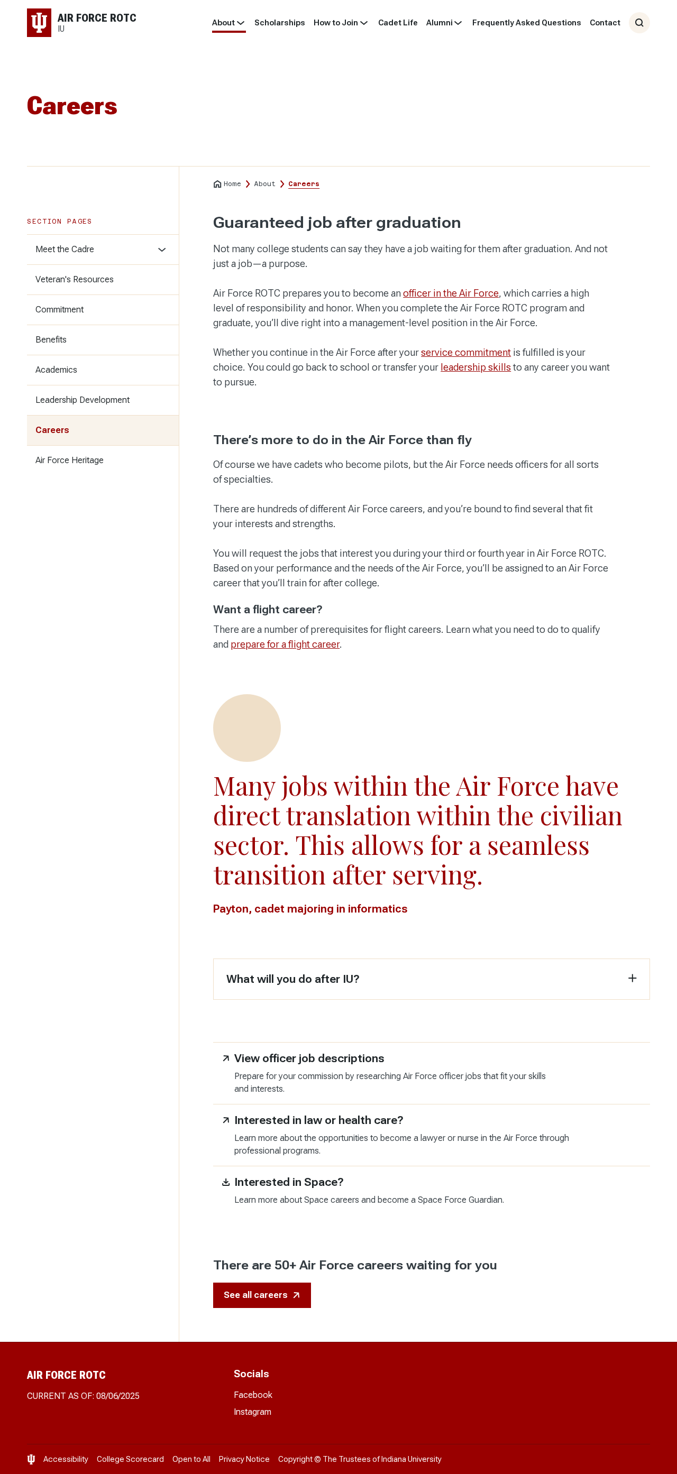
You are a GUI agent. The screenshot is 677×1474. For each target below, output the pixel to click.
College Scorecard (130, 1459)
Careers (52, 430)
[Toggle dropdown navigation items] (240, 22)
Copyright (295, 1459)
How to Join (336, 23)
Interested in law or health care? (319, 1120)
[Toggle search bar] (639, 22)
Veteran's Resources (74, 279)
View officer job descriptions (309, 1058)
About (223, 23)
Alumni (439, 23)
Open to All (191, 1459)
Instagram (252, 1412)
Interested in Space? (289, 1182)
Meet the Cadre (64, 249)
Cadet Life (398, 23)
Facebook (253, 1395)
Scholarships (279, 23)
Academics (56, 370)
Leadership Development (82, 400)
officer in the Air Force (451, 293)
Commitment (59, 310)
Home (232, 184)
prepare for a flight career (285, 644)
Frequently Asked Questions (526, 23)
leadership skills (476, 367)
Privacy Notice (244, 1459)
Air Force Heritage (69, 460)
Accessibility (65, 1459)
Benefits (51, 340)
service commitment (466, 352)
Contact (605, 23)
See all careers (256, 1295)
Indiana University (411, 1459)
